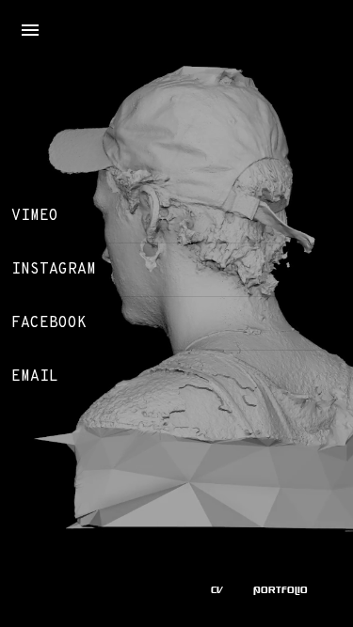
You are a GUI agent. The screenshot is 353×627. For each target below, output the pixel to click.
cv (217, 590)
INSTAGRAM (53, 269)
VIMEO (34, 216)
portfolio (280, 590)
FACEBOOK (49, 323)
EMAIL (34, 377)
